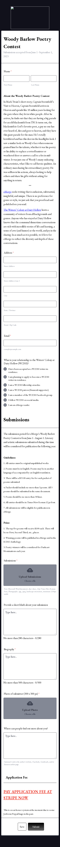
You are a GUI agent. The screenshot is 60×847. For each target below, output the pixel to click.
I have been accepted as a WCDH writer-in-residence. (28, 370)
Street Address (9, 266)
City (5, 295)
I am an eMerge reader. (19, 404)
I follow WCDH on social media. (23, 399)
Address (9, 252)
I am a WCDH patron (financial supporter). (28, 389)
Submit (36, 826)
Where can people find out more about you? (26, 728)
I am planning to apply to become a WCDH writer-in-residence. (28, 378)
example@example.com (12, 349)
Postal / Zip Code (10, 325)
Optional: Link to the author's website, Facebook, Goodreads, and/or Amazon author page (29, 763)
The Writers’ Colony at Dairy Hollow (22, 210)
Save (22, 826)
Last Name (35, 85)
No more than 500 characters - (19, 682)
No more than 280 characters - (19, 638)
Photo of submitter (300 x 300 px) (21, 693)
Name (8, 71)
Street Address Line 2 (12, 281)
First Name (8, 85)
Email (7, 335)
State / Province (10, 310)
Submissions (10, 560)
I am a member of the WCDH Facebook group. (30, 394)
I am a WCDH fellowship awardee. (24, 384)
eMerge (8, 191)
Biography (10, 649)
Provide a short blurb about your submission (26, 605)
